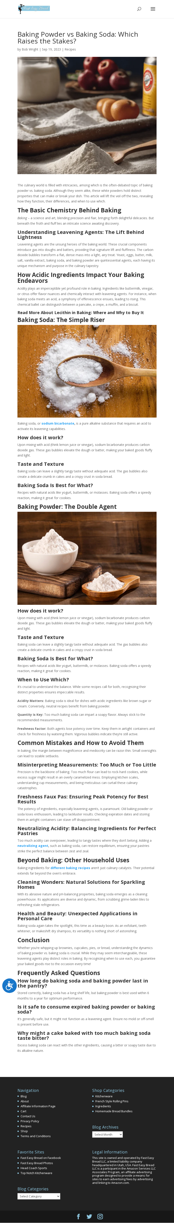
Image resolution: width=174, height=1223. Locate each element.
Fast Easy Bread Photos (37, 1163)
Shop (24, 1131)
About (25, 1101)
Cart (23, 1111)
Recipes (70, 49)
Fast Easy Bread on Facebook (41, 1158)
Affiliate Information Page (38, 1106)
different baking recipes (70, 868)
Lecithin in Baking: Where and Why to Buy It (99, 312)
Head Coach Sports (34, 1168)
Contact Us (28, 1116)
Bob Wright (30, 49)
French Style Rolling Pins (111, 1101)
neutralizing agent (32, 845)
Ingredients (103, 1106)
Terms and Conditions (36, 1136)
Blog (24, 1096)
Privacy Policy (30, 1121)
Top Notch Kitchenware (36, 1173)
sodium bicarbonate (57, 423)
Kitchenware (104, 1096)
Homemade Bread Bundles (114, 1111)
